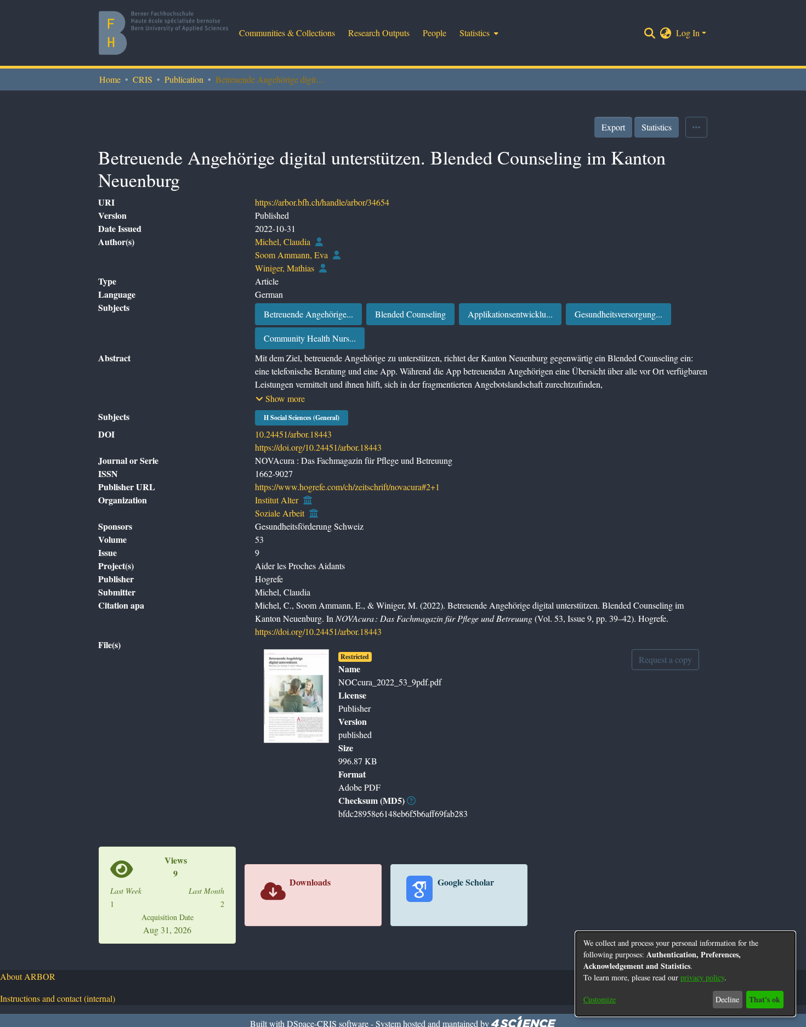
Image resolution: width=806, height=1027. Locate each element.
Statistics (657, 127)
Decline (727, 999)
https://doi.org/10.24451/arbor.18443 (318, 447)
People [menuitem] (434, 32)
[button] (280, 398)
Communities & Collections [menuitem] (287, 32)
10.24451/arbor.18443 (293, 434)
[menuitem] (477, 33)
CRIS (142, 79)
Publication (183, 79)
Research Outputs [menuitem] (379, 32)
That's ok (764, 999)
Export (613, 127)
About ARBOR (27, 976)
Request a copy (665, 659)
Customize (599, 999)
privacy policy (702, 977)
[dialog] (685, 974)
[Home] (163, 33)
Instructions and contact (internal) (57, 998)
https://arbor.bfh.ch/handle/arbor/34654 (322, 202)
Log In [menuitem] (688, 32)
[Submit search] (650, 32)
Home (110, 79)
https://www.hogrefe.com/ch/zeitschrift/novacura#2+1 (347, 486)
